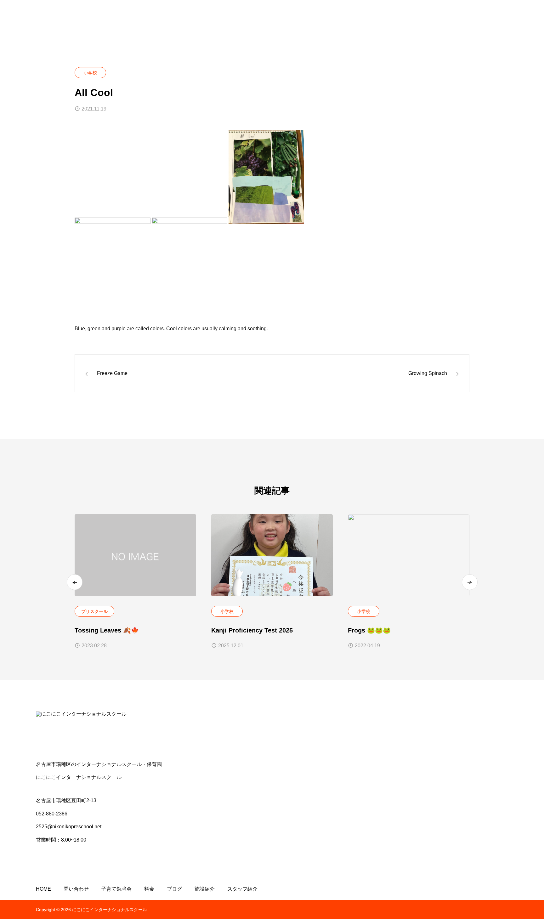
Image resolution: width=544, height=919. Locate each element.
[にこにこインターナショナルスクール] (272, 732)
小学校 (90, 72)
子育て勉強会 (116, 889)
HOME (43, 889)
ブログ (174, 889)
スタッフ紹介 (242, 889)
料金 (149, 889)
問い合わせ (76, 889)
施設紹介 (205, 889)
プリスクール (94, 611)
